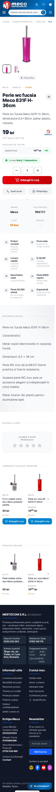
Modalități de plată (11, 682)
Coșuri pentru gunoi (23, 22)
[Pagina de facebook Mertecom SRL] (37, 767)
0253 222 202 (11, 641)
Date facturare (36, 691)
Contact (6, 759)
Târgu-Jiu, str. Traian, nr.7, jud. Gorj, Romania (12, 654)
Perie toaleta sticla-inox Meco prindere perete (12, 502)
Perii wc (41, 22)
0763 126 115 (36, 641)
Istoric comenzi (36, 682)
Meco (5, 87)
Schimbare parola (38, 695)
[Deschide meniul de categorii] (4, 12)
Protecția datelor (10, 695)
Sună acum (16, 191)
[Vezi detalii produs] (27, 200)
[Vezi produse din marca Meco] (48, 132)
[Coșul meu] (50, 12)
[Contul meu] (36, 4)
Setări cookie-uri (10, 711)
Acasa (6, 22)
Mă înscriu (40, 751)
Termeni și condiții (11, 691)
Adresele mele (36, 686)
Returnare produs (11, 686)
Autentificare (39, 699)
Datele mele (35, 678)
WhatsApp (41, 191)
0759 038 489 (10, 751)
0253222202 (9, 733)
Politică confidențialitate (10, 706)
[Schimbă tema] (50, 4)
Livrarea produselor (12, 678)
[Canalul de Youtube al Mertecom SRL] (44, 767)
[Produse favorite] (43, 4)
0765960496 (9, 740)
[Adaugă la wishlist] (49, 97)
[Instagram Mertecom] (50, 767)
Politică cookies (10, 699)
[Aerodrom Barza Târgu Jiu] (31, 767)
